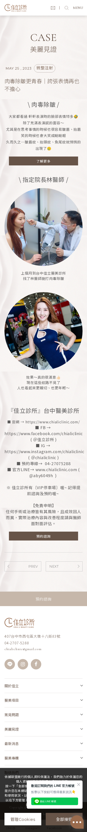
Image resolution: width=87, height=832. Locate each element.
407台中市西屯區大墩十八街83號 (32, 636)
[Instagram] (23, 664)
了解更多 (43, 161)
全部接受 (64, 819)
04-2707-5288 (16, 642)
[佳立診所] (15, 8)
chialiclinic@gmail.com (22, 649)
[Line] (9, 664)
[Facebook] (36, 664)
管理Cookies (22, 819)
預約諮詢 (43, 536)
